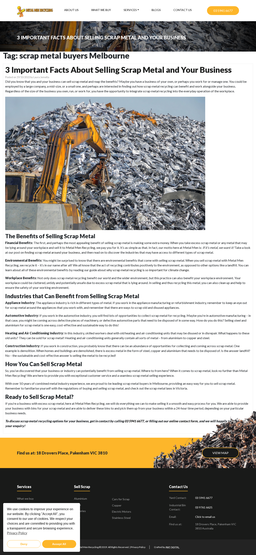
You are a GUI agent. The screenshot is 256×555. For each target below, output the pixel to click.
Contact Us (182, 10)
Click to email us (205, 516)
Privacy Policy (138, 547)
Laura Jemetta (41, 77)
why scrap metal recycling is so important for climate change (147, 270)
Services (130, 10)
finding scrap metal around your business (52, 252)
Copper (116, 505)
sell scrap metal (77, 81)
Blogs (156, 10)
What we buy (101, 10)
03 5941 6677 (223, 10)
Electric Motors (121, 511)
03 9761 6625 (203, 507)
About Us (71, 10)
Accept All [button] (59, 544)
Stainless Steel (121, 517)
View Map (220, 453)
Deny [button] (23, 544)
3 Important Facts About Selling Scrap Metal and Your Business (118, 70)
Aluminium (80, 498)
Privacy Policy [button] (17, 533)
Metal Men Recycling (80, 247)
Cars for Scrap (121, 499)
